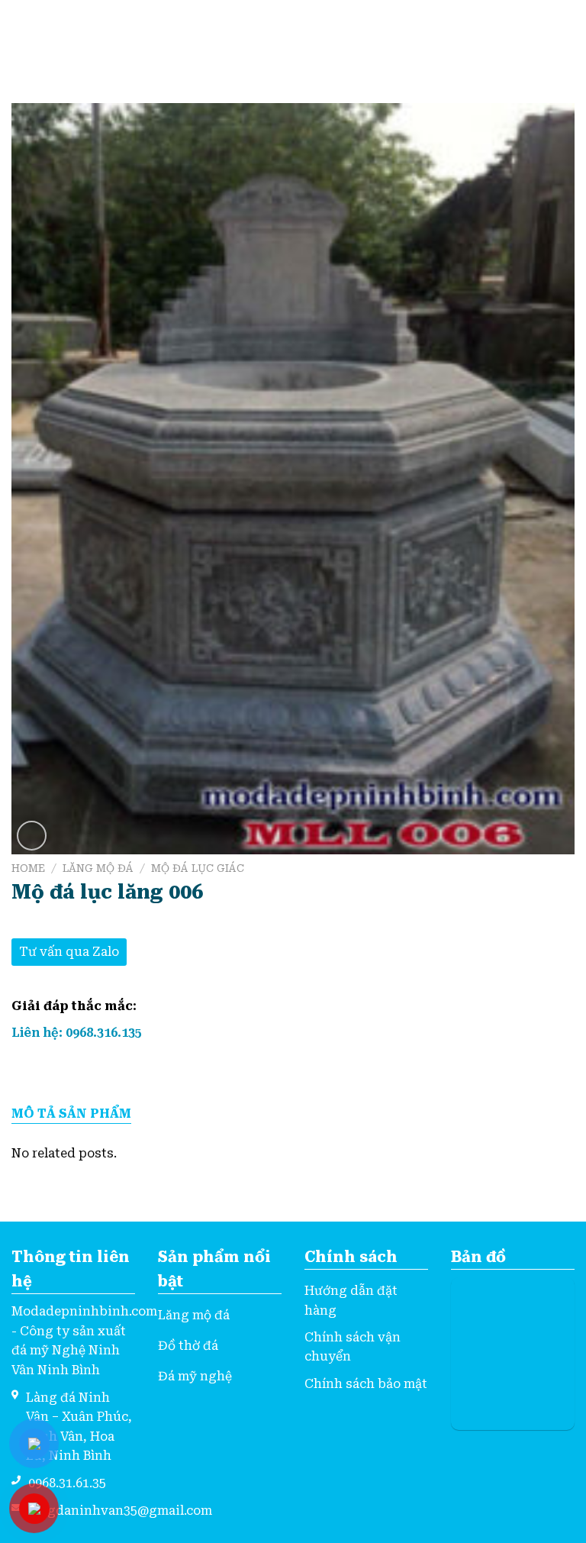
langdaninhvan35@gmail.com (120, 1510)
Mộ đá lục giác (197, 868)
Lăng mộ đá (98, 868)
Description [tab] (71, 1114)
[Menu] (20, 36)
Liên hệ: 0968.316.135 (76, 1032)
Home (28, 868)
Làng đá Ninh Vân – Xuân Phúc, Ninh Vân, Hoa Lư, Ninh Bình (79, 1427)
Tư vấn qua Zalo (69, 951)
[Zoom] (32, 836)
